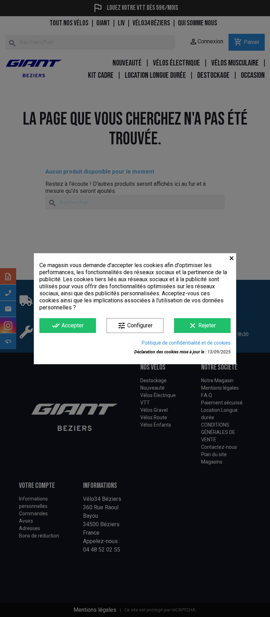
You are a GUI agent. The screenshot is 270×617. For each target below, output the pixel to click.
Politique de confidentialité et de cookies (186, 343)
